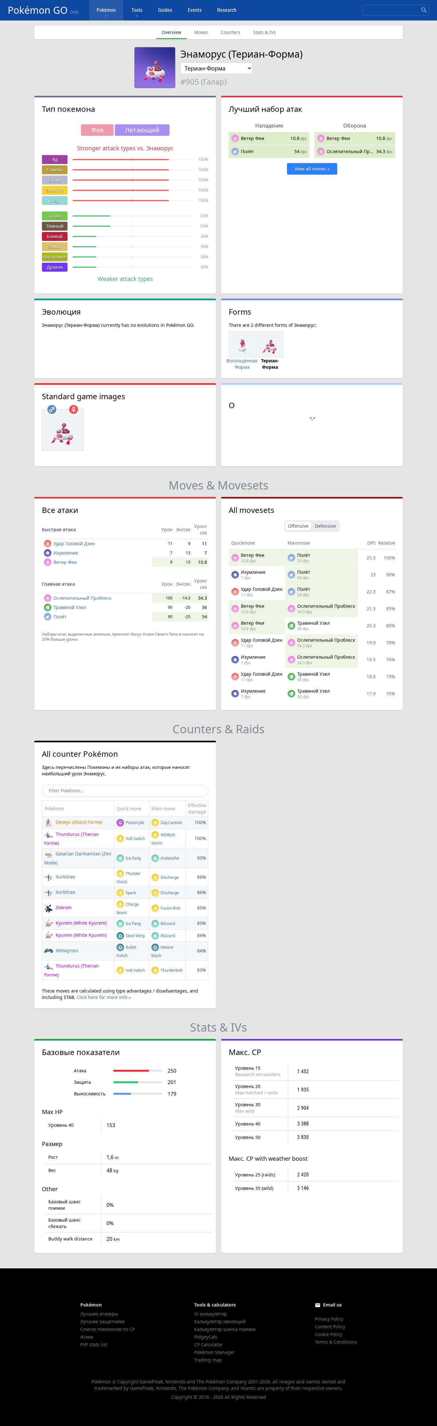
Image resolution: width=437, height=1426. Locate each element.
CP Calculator (208, 1344)
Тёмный (54, 226)
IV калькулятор (210, 1314)
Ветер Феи (252, 138)
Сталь (54, 180)
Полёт (247, 151)
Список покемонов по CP (107, 1329)
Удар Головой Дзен (74, 543)
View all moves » (312, 169)
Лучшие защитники (102, 1321)
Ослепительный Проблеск (356, 151)
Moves (201, 32)
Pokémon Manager (214, 1352)
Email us (332, 1305)
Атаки (86, 1337)
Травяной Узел (69, 607)
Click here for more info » (104, 997)
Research (226, 10)
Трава (54, 216)
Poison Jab (134, 822)
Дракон (55, 267)
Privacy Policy (329, 1319)
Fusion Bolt (170, 908)
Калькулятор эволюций (220, 1321)
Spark (130, 892)
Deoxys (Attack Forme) (78, 822)
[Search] (424, 10)
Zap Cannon (171, 822)
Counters (230, 32)
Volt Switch (135, 838)
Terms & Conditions (336, 1342)
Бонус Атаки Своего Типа (154, 634)
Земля (54, 246)
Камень (54, 170)
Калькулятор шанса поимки (225, 1329)
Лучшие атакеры (99, 1314)
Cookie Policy (328, 1334)
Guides (165, 10)
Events (195, 10)
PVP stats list (93, 1344)
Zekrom (63, 907)
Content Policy (330, 1326)
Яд (55, 159)
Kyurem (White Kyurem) (80, 923)
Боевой (55, 236)
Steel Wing (135, 935)
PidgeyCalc (206, 1337)
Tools (136, 10)
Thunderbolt (171, 970)
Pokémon (106, 10)
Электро (55, 190)
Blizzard (167, 923)
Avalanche (169, 858)
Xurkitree (64, 877)
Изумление (65, 553)
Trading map (208, 1360)
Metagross (66, 950)
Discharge (169, 877)
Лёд (55, 200)
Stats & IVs (264, 32)
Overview (171, 32)
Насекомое (55, 257)
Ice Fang (133, 858)
